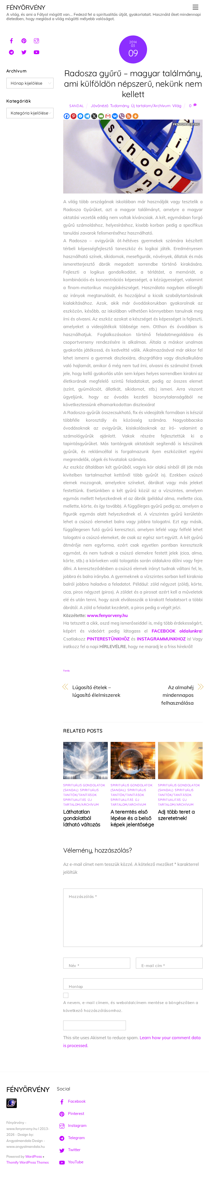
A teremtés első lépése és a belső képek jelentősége (132, 818)
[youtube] (36, 51)
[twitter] (24, 51)
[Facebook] (67, 116)
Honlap (76, 986)
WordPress (33, 1156)
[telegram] (11, 51)
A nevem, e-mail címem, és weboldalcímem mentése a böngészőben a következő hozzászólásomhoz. (130, 1006)
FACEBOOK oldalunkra (177, 631)
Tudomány (119, 105)
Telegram (76, 1137)
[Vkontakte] (115, 116)
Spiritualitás (74, 800)
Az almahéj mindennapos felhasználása (177, 695)
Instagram (76, 1125)
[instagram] (36, 40)
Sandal (76, 106)
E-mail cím (153, 965)
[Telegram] (87, 116)
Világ (176, 105)
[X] (94, 116)
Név (74, 965)
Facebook (76, 1101)
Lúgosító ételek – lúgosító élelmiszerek (96, 691)
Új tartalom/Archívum (151, 105)
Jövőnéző (99, 105)
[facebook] (11, 40)
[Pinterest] (73, 116)
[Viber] (122, 116)
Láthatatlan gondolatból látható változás (81, 818)
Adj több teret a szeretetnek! (176, 814)
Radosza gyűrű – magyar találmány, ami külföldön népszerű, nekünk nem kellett (133, 83)
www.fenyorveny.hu (107, 615)
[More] (135, 116)
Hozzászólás (83, 896)
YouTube (75, 1162)
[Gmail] (108, 116)
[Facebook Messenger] (80, 116)
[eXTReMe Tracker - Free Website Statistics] (11, 1106)
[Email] (101, 116)
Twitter (74, 1149)
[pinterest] (24, 40)
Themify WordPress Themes (27, 1162)
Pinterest (75, 1113)
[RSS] (129, 116)
